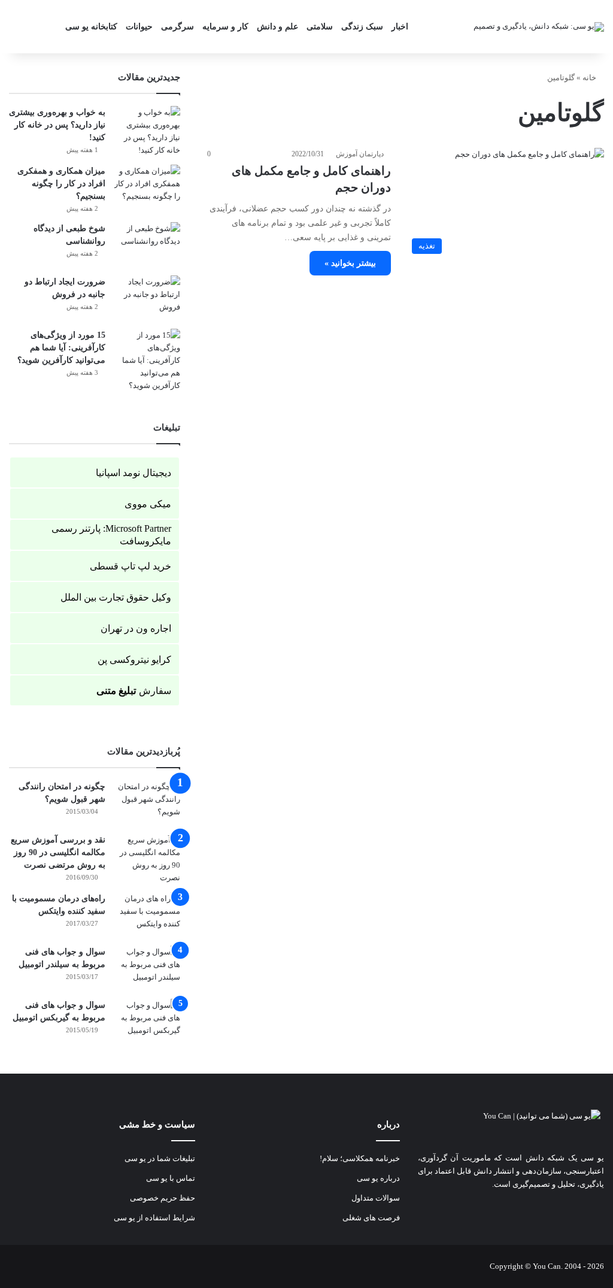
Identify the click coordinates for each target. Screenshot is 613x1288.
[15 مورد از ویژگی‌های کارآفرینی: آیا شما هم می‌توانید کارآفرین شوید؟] (147, 360)
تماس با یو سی (170, 1178)
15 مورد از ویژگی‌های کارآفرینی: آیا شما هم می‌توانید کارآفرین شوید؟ (61, 348)
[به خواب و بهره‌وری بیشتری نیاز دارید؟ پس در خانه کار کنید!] (147, 131)
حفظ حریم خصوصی (162, 1197)
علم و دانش (277, 26)
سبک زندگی (362, 26)
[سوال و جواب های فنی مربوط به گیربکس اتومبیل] (147, 1021)
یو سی (592, 1157)
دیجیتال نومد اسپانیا (133, 473)
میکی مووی (148, 504)
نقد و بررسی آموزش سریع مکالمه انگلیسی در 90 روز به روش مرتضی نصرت (58, 852)
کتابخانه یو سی (91, 26)
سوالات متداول (375, 1197)
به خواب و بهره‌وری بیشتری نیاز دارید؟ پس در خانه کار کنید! (57, 125)
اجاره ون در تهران (136, 628)
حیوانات (139, 26)
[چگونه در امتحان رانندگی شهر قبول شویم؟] (147, 802)
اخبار (400, 26)
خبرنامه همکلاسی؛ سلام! (360, 1158)
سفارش (133, 690)
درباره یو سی (378, 1178)
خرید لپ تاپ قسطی (130, 566)
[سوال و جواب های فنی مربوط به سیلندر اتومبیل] (147, 967)
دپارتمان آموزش (360, 154)
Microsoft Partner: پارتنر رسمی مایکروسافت (111, 534)
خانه (590, 77)
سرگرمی (177, 26)
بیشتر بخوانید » (350, 263)
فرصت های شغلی (371, 1217)
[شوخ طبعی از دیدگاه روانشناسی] (147, 244)
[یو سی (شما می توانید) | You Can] (511, 1124)
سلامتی (319, 26)
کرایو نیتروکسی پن (134, 659)
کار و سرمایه (225, 26)
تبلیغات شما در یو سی (160, 1158)
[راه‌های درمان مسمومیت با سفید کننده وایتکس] (147, 914)
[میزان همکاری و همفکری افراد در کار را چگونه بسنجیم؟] (147, 187)
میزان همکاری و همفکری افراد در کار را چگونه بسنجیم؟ (61, 183)
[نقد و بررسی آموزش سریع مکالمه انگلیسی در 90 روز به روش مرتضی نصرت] (147, 859)
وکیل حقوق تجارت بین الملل (115, 597)
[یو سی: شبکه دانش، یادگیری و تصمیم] (539, 26)
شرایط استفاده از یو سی (154, 1217)
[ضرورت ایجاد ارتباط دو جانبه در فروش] (147, 297)
